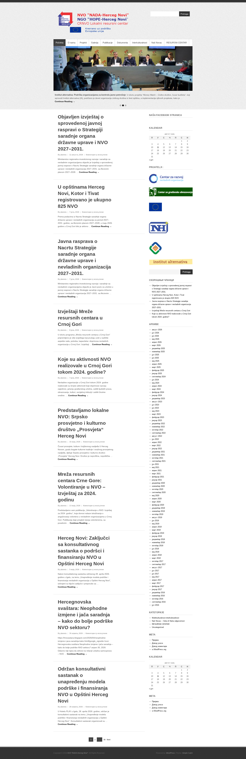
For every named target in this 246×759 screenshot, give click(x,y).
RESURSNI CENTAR (176, 42)
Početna (59, 42)
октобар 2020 (157, 441)
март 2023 (156, 366)
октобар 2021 (157, 410)
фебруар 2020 (158, 457)
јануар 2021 (157, 432)
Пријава (155, 592)
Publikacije (108, 42)
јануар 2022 (157, 401)
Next (108, 692)
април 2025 (157, 316)
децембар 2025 (158, 301)
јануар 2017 (157, 542)
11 (158, 628)
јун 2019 (155, 473)
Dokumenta (122, 42)
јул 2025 (155, 307)
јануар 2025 (157, 326)
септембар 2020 (159, 445)
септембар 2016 (159, 554)
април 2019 (157, 479)
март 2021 (156, 426)
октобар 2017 (157, 513)
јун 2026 (155, 288)
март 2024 (156, 341)
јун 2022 (155, 391)
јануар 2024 (157, 347)
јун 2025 (155, 310)
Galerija (94, 42)
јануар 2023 (157, 373)
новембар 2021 (158, 407)
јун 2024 (155, 332)
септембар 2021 (159, 413)
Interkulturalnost (139, 42)
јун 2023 (155, 360)
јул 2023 (155, 357)
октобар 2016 (157, 551)
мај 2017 (155, 529)
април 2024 (157, 338)
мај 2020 (155, 448)
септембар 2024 (159, 329)
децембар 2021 (158, 404)
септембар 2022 (159, 385)
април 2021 (157, 423)
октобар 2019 (157, 466)
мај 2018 (155, 504)
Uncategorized (158, 579)
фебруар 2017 (158, 538)
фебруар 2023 (158, 369)
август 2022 (157, 388)
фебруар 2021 (158, 429)
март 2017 (156, 535)
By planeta (62, 107)
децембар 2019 (158, 460)
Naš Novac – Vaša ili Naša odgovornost (168, 573)
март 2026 (156, 297)
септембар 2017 (159, 516)
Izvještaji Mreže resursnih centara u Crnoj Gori (80, 270)
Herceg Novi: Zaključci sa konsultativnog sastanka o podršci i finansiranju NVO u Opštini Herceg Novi (84, 502)
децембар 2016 (158, 545)
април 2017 (157, 532)
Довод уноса (157, 595)
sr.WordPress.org (159, 602)
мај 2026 (155, 291)
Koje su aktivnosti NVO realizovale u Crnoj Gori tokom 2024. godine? (85, 318)
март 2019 (156, 482)
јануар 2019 (157, 488)
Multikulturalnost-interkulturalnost (165, 570)
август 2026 (157, 282)
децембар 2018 (158, 491)
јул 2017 (155, 523)
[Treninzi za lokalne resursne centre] (123, 68)
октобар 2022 (157, 382)
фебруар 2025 (158, 322)
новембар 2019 (158, 463)
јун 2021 (155, 416)
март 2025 (156, 319)
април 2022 (157, 394)
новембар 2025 (158, 304)
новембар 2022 (158, 379)
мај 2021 (155, 419)
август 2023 (157, 354)
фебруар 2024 (158, 344)
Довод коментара (159, 598)
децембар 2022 (158, 376)
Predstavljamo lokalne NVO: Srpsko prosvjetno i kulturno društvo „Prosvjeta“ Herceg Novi (83, 375)
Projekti (83, 42)
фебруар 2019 (158, 485)
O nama (71, 42)
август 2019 (157, 470)
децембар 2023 (158, 351)
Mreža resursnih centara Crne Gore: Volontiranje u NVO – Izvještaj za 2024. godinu (81, 439)
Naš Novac (156, 42)
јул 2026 (155, 285)
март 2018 (156, 510)
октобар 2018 (157, 498)
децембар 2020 (158, 435)
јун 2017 (155, 526)
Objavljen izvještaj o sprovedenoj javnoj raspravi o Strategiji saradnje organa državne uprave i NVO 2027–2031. (172, 241)
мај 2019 (155, 476)
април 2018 (157, 507)
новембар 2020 (158, 438)
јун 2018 (155, 501)
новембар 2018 (158, 495)
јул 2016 (155, 557)
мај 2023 (155, 363)
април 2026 (157, 294)
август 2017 (157, 520)
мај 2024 (155, 335)
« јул (151, 112)
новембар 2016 (158, 548)
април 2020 (157, 451)
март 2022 (156, 398)
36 (104, 692)
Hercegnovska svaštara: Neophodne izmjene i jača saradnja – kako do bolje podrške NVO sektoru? (85, 566)
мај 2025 (155, 313)
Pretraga (184, 14)
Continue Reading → (165, 98)
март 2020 (156, 454)
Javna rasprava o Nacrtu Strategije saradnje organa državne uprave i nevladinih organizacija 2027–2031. (171, 256)
